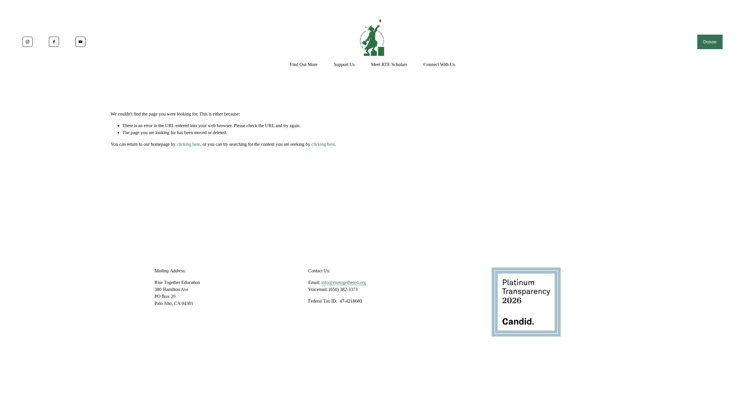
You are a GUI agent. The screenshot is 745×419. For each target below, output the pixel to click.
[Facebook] (54, 42)
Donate (709, 41)
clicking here (188, 144)
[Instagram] (27, 42)
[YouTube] (80, 42)
